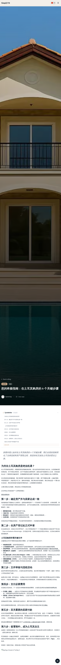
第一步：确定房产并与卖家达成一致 (13, 419)
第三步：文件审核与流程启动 (11, 429)
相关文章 (6, 445)
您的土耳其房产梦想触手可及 (11, 441)
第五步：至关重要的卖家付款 (11, 435)
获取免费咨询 (5, 494)
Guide (4, 384)
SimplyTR (5, 3)
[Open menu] (58, 2)
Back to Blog (7, 379)
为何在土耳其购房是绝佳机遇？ (12, 416)
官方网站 (44, 605)
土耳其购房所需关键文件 (11, 426)
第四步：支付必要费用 (10, 432)
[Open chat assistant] (57, 661)
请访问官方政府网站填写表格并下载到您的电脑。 (44, 549)
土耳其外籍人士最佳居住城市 (32, 622)
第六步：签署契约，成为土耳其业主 (13, 438)
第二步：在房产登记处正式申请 (12, 422)
